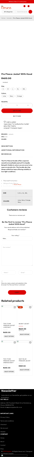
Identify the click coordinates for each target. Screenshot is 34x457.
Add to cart (17, 110)
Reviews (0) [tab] (6, 154)
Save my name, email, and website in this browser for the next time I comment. (14, 284)
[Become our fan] (2, 410)
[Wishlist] (8, 122)
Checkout (3, 424)
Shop (2, 449)
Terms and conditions (7, 421)
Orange (19, 96)
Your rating (15, 235)
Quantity (4, 102)
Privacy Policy (5, 417)
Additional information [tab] (12, 150)
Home (3, 18)
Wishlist (2, 432)
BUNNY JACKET (24, 324)
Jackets (9, 18)
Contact (3, 445)
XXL (24, 89)
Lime (4, 96)
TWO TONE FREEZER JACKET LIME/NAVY (9, 325)
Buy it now (17, 116)
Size (2, 86)
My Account (4, 428)
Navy (11, 96)
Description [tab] (7, 146)
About (2, 441)
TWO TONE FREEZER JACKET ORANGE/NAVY (9, 360)
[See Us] (7, 410)
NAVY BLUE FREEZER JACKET (24, 360)
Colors (3, 93)
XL (18, 89)
